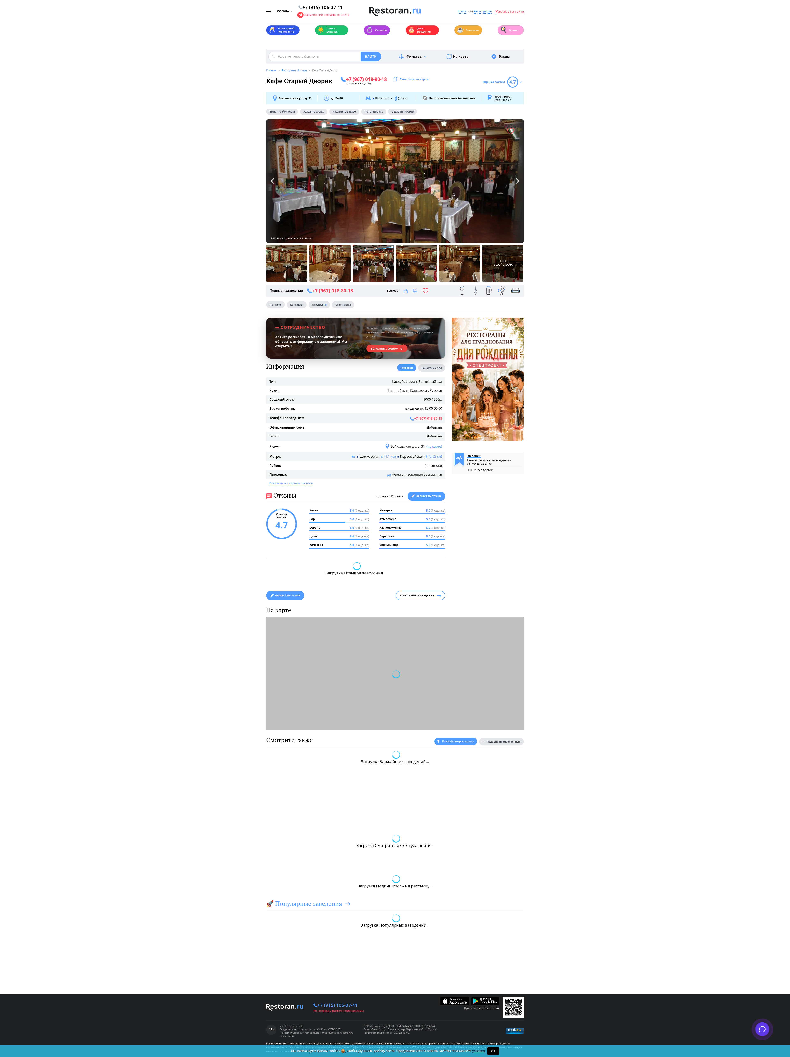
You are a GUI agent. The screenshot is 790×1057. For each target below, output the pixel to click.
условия (478, 1051)
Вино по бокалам (282, 111)
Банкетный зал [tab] (432, 368)
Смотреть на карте (414, 79)
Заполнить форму (384, 348)
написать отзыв (287, 595)
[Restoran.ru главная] (395, 11)
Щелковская (369, 456)
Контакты (296, 304)
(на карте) (434, 446)
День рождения (419, 30)
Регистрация (483, 11)
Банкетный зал (430, 381)
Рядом (504, 56)
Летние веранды (327, 30)
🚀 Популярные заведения (304, 903)
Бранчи (509, 30)
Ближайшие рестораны (458, 741)
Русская (436, 390)
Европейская (398, 390)
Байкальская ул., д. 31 (295, 98)
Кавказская (419, 390)
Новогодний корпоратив (281, 30)
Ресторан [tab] (407, 368)
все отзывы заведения (417, 595)
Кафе (396, 381)
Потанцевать (373, 111)
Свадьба (376, 30)
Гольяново (433, 465)
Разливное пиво (344, 111)
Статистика (343, 304)
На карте (460, 56)
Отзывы (319, 304)
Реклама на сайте (510, 11)
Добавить (434, 427)
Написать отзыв (428, 496)
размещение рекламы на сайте (326, 15)
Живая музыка (313, 111)
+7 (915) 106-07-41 (337, 1005)
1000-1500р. (432, 399)
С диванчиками (402, 111)
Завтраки (468, 30)
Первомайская (412, 456)
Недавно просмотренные (503, 741)
